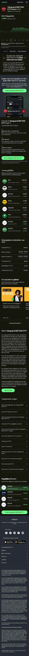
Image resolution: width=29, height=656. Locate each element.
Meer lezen (5, 317)
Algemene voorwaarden (15, 618)
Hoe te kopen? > (22, 51)
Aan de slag (8, 390)
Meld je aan (20, 2)
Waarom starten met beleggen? (12, 303)
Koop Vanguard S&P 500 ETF (14, 90)
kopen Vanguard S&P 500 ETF (11, 162)
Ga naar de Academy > (15, 323)
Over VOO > (13, 51)
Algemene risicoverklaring (6, 627)
